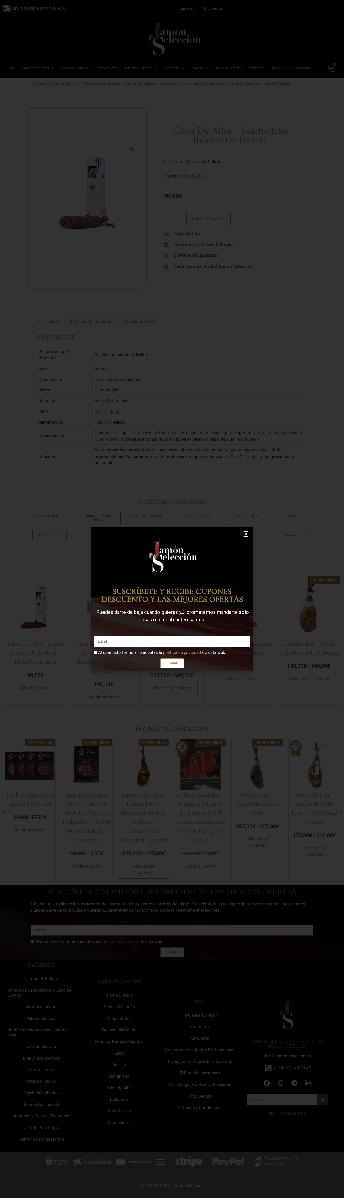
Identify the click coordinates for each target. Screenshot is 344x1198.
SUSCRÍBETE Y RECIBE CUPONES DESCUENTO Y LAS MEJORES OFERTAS (172, 595)
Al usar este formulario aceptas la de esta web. (162, 652)
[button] (246, 534)
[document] (172, 599)
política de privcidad (182, 652)
